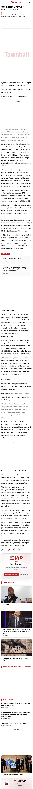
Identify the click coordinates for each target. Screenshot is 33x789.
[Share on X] (2, 549)
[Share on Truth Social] (6, 549)
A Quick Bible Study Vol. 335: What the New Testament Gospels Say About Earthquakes (15, 714)
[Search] (30, 2)
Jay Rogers (5, 607)
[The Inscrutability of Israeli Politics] (16, 764)
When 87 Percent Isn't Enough (11, 605)
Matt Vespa (5, 635)
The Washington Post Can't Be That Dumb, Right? (15, 659)
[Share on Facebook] (9, 549)
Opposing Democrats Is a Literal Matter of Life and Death (15, 704)
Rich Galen (4, 10)
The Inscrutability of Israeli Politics (14, 723)
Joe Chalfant (6, 662)
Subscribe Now (24, 574)
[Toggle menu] (3, 2)
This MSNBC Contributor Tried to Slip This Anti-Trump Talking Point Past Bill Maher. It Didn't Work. (16, 631)
